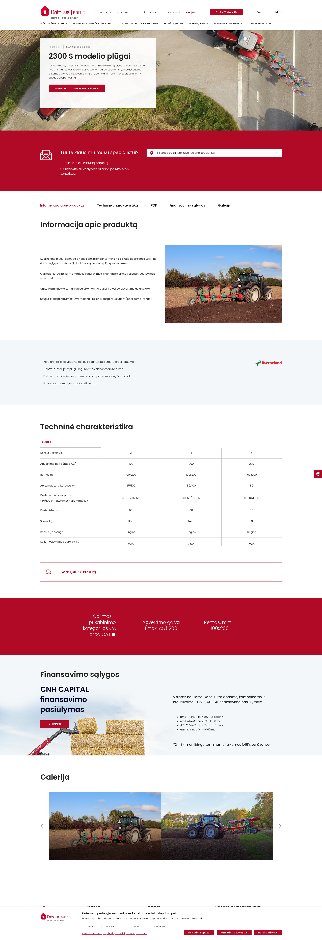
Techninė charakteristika (117, 205)
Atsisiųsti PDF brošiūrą (79, 572)
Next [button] (280, 826)
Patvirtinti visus (268, 932)
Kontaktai (139, 12)
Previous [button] (41, 826)
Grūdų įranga (175, 23)
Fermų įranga (200, 23)
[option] (105, 826)
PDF (154, 205)
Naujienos (106, 12)
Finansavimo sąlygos (187, 205)
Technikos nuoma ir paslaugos (139, 23)
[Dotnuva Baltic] (62, 10)
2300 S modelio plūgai (78, 46)
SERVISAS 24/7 (229, 11)
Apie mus (122, 12)
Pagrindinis (55, 46)
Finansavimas (172, 12)
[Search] (259, 11)
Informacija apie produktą (62, 205)
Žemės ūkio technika (55, 23)
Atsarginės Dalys (260, 23)
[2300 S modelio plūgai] (105, 826)
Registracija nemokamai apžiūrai (77, 88)
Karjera (154, 12)
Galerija (224, 205)
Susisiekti (54, 724)
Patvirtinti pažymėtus (234, 932)
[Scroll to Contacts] (318, 474)
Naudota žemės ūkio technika (94, 23)
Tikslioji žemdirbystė (229, 23)
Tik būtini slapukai (199, 932)
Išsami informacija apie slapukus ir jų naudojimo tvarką (115, 933)
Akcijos (190, 12)
